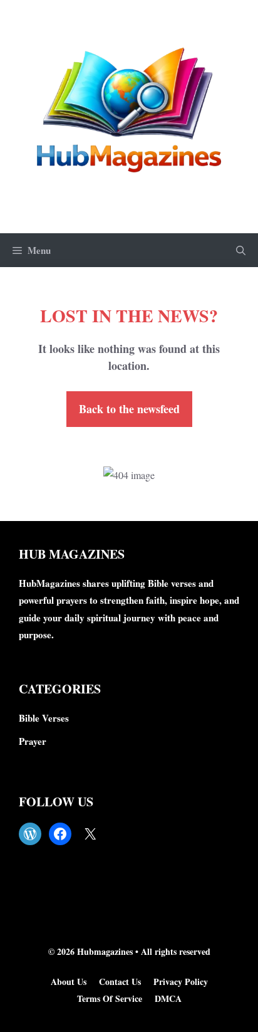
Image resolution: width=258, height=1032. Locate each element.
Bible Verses (44, 718)
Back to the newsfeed (129, 409)
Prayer (32, 741)
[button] (241, 250)
